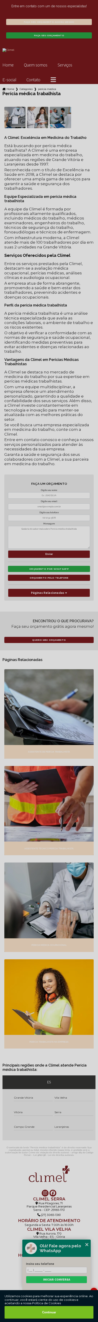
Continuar (49, 1312)
